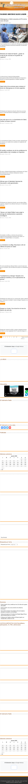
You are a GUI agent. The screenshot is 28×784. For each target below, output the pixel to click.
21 (17, 464)
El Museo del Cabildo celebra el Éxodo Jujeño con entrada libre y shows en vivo (12, 618)
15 (21, 462)
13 (14, 462)
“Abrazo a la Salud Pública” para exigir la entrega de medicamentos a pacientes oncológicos (12, 214)
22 (21, 464)
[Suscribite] (26, 391)
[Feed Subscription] (27, 16)
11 (6, 462)
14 (17, 462)
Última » (23, 338)
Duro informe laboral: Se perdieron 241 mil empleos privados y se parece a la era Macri (13, 611)
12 (10, 462)
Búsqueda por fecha (5, 544)
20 (16, 337)
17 (2, 464)
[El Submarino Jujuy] (14, 5)
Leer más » (2, 81)
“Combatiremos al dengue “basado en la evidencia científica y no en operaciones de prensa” (12, 277)
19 (10, 464)
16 (25, 462)
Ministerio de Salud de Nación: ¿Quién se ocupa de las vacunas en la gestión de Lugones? (12, 55)
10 (13, 337)
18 (6, 464)
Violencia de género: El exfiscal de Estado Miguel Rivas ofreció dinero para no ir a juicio (14, 615)
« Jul (2, 469)
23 (25, 464)
